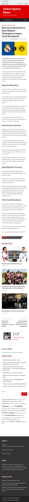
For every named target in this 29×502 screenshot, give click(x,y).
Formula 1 (4, 408)
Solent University (11, 469)
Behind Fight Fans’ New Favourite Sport (13, 311)
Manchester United (6, 410)
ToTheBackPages (9, 419)
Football (19, 236)
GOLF (8, 408)
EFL (16, 403)
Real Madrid (5, 238)
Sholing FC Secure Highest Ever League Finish (14, 386)
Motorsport (16, 410)
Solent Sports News (12, 10)
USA (14, 419)
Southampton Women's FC (6, 417)
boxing (23, 399)
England (5, 406)
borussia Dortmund (12, 236)
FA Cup (12, 406)
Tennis (3, 419)
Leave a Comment (23, 38)
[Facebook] (22, 4)
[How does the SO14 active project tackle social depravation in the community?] (14, 277)
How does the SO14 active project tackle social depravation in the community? (13, 287)
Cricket (4, 403)
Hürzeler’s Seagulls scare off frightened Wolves (14, 384)
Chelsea (20, 401)
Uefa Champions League (15, 238)
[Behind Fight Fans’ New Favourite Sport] (14, 301)
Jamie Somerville (14, 38)
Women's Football (15, 421)
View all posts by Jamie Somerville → (18, 338)
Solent (3, 415)
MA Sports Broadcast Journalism (18, 467)
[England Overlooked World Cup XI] (14, 254)
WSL (3, 423)
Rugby (21, 413)
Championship (5, 401)
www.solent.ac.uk (6, 453)
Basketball (19, 399)
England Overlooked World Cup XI (11, 263)
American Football (7, 399)
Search (3, 391)
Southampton (10, 415)
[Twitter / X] (18, 4)
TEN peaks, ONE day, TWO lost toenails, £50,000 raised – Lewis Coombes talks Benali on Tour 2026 (14, 368)
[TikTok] (20, 4)
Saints (24, 413)
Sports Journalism (21, 417)
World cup (23, 421)
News (14, 25)
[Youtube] (26, 4)
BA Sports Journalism (7, 25)
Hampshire (12, 408)
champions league (13, 401)
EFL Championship (22, 403)
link (25, 232)
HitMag (16, 500)
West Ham (18, 419)
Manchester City (23, 408)
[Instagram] (24, 4)
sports (16, 417)
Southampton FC (20, 415)
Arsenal (14, 399)
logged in (10, 352)
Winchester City (5, 421)
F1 (10, 406)
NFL (24, 410)
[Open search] (25, 20)
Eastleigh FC (13, 403)
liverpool (18, 408)
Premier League (8, 413)
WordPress (10, 500)
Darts (8, 403)
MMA (12, 410)
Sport (13, 417)
